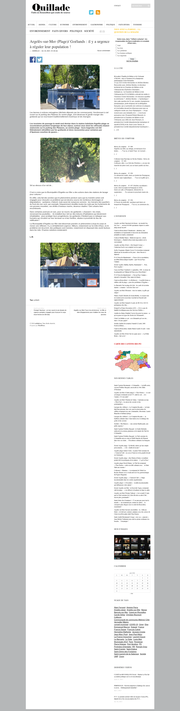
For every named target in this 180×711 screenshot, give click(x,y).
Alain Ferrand (119, 607)
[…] (115, 130)
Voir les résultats (132, 61)
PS (140, 644)
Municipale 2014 (121, 642)
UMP (116, 656)
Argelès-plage (120, 610)
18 (122, 586)
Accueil (31, 24)
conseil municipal (121, 624)
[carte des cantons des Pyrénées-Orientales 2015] (132, 361)
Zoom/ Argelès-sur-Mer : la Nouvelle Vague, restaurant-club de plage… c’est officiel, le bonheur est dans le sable (132, 489)
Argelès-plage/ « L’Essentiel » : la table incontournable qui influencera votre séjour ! (131, 484)
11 (122, 583)
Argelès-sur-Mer (133, 610)
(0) (118, 130)
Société (89, 30)
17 (116, 586)
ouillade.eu (38, 323)
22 (142, 586)
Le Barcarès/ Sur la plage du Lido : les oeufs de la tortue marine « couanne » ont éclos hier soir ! (131, 286)
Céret (141, 624)
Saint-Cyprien (119, 649)
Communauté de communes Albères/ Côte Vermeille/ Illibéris (132, 621)
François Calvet (133, 629)
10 (116, 583)
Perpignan (138, 642)
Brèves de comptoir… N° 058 (123, 173)
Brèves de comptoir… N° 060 (123, 146)
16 (147, 583)
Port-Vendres (132, 644)
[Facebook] (101, 31)
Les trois (120, 48)
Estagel (134, 627)
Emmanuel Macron (122, 627)
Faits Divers (124, 24)
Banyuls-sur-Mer (121, 612)
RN (133, 647)
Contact (117, 6)
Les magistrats (122, 55)
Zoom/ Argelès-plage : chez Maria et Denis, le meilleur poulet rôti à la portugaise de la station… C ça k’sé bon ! (131, 459)
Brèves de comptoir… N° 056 (123, 200)
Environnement (80, 24)
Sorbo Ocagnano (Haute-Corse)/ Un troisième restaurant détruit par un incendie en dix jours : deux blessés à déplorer (131, 252)
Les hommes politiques (125, 53)
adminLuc (36, 51)
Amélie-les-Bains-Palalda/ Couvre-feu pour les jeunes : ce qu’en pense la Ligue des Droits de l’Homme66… (132, 314)
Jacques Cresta (138, 632)
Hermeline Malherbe (122, 632)
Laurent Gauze (139, 637)
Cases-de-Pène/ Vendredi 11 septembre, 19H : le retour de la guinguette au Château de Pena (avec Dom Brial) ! (132, 271)
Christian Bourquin (134, 615)
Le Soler (128, 639)
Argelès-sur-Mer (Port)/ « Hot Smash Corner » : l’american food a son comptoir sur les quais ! (129, 246)
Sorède (143, 654)
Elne (146, 624)
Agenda (41, 24)
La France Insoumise (123, 637)
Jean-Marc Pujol (121, 634)
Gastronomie (97, 24)
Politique (110, 24)
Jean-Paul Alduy (135, 634)
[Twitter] (104, 31)
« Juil (131, 593)
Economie (64, 24)
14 (137, 583)
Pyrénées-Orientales (122, 647)
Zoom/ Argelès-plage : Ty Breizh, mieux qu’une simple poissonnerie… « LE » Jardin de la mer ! (131, 446)
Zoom (121, 656)
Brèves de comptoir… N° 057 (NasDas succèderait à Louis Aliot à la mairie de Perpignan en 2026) (130, 186)
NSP (119, 45)
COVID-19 (133, 624)
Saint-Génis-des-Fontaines (125, 651)
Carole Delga (119, 615)
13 (132, 583)
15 (142, 583)
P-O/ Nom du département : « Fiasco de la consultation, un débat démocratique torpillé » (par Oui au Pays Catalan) (131, 259)
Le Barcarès (119, 639)
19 (127, 586)
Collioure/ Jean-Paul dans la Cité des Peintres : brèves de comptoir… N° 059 (131, 160)
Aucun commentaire (103, 50)
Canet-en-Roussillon (137, 612)
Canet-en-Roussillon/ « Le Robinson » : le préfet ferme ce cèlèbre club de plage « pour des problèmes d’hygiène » (132, 281)
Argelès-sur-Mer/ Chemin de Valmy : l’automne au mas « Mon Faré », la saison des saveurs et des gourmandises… (131, 402)
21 (137, 586)
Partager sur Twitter (39, 60)
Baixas (144, 610)
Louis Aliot (137, 639)
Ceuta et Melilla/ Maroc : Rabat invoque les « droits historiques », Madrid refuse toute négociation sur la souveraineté (130, 240)
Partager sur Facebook (33, 60)
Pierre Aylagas (120, 644)
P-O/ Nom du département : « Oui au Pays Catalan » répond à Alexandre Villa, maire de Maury (130, 276)
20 (132, 586)
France (141, 627)
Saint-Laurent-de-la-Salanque (126, 654)
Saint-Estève (132, 649)
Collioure (117, 617)
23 (147, 586)
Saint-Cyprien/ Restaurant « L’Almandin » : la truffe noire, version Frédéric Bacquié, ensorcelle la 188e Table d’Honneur (132, 387)
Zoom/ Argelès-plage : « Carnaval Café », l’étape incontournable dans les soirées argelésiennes (129, 479)
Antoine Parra (132, 607)
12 (127, 583)
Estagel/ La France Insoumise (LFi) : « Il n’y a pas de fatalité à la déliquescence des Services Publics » (130, 309)
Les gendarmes (122, 50)
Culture (53, 24)
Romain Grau (141, 647)
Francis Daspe (120, 629)
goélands (36, 300)
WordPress (41, 325)
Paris (131, 642)
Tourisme (137, 24)
